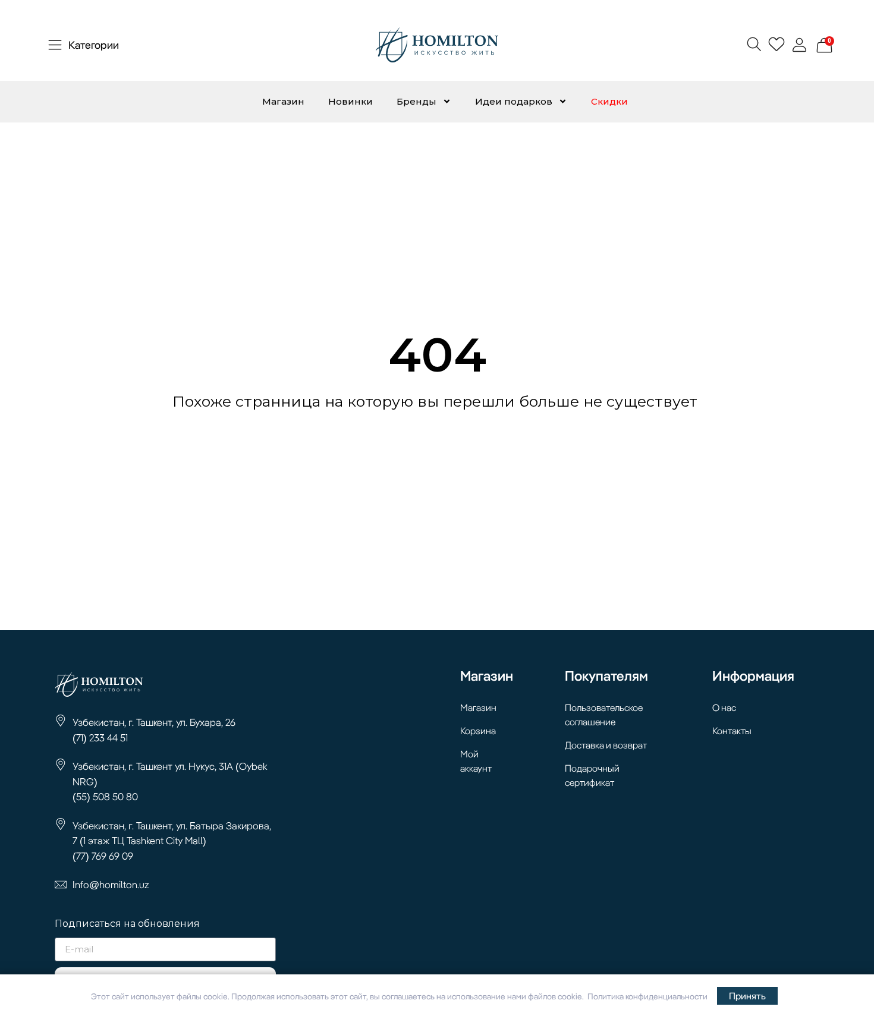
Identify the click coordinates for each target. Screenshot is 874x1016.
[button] (753, 43)
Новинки (350, 101)
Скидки (609, 101)
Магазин (283, 101)
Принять (747, 996)
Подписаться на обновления (127, 924)
